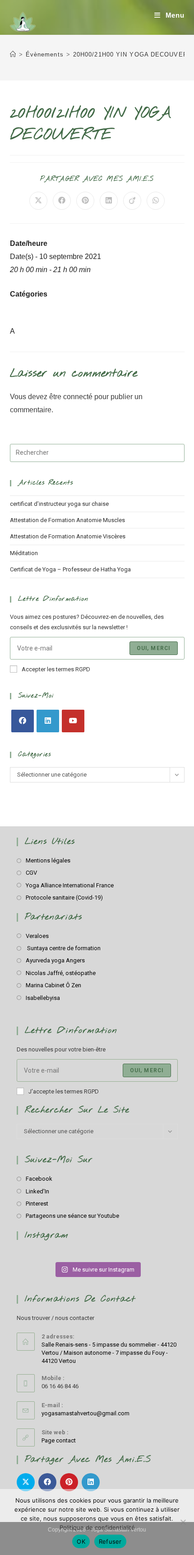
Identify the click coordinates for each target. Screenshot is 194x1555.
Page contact (59, 1440)
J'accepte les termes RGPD (63, 1091)
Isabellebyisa (43, 997)
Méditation (24, 553)
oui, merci (147, 1070)
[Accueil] (13, 54)
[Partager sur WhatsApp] (156, 201)
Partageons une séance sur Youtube (72, 1215)
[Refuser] (182, 1522)
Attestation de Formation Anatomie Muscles (67, 520)
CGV (31, 872)
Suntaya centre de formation (63, 948)
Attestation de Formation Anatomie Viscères (67, 536)
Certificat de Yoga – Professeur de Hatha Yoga (70, 569)
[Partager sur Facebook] (62, 201)
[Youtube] (73, 721)
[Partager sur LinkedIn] (109, 201)
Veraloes (37, 936)
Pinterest (37, 1203)
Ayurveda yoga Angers (55, 960)
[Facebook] (22, 721)
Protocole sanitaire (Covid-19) (64, 897)
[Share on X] (38, 201)
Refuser (110, 1541)
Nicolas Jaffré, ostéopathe (61, 973)
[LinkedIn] (48, 721)
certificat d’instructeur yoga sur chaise (59, 503)
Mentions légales (48, 860)
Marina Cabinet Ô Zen (53, 985)
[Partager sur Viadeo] (132, 201)
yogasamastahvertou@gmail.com (85, 1413)
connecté (77, 397)
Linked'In (37, 1191)
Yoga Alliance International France (70, 885)
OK (81, 1541)
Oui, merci (154, 648)
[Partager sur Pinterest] (85, 201)
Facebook (39, 1178)
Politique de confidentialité (97, 1527)
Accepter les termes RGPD (56, 669)
